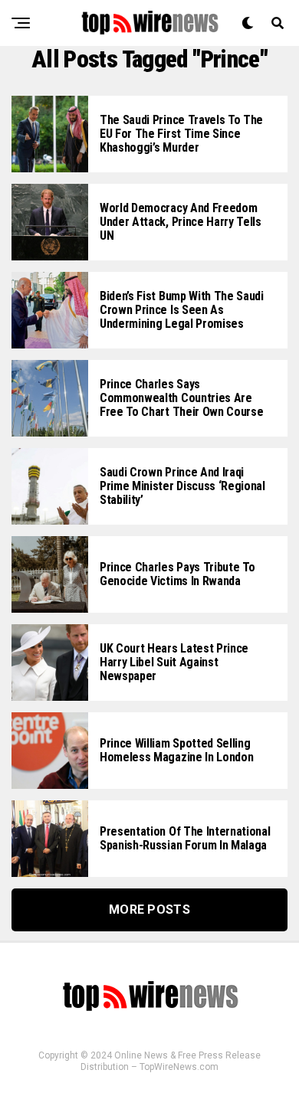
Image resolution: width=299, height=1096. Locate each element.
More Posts (149, 909)
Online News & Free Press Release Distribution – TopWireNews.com (170, 1061)
